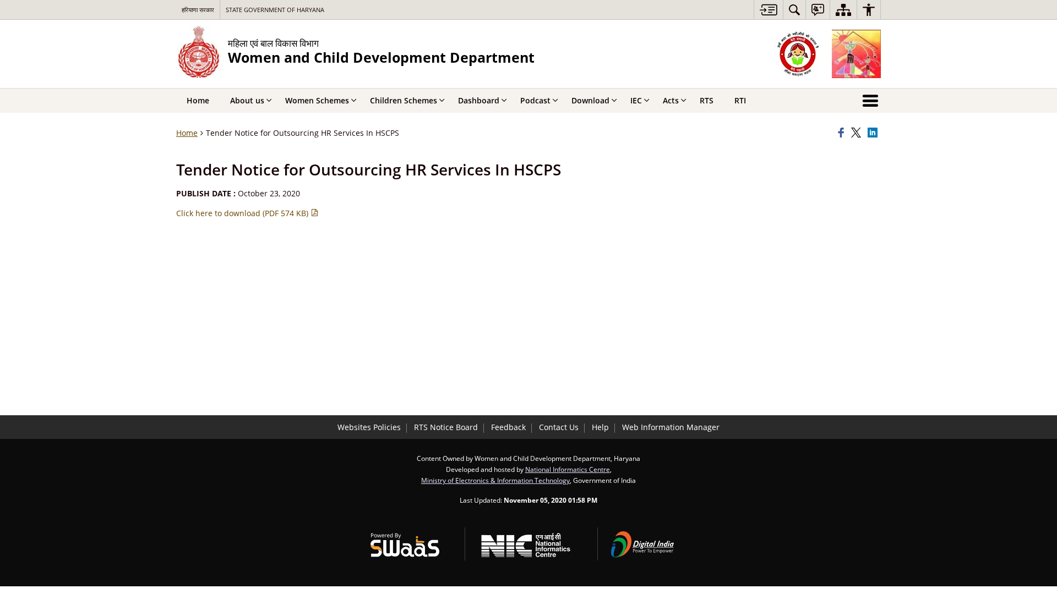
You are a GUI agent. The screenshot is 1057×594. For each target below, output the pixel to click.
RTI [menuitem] (740, 100)
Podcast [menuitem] (535, 100)
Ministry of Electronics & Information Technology (495, 480)
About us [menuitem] (247, 100)
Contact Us (559, 427)
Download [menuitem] (590, 100)
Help (600, 427)
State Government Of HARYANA (275, 10)
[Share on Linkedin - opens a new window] (874, 133)
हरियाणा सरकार (198, 10)
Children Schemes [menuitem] (403, 100)
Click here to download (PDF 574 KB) (243, 213)
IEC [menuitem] (636, 100)
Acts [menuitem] (671, 100)
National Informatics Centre (567, 469)
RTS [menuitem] (706, 100)
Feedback (508, 427)
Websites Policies (369, 427)
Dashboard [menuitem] (478, 100)
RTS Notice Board (446, 427)
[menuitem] (794, 9)
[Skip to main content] (768, 10)
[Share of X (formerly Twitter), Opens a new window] (857, 133)
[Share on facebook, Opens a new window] (842, 133)
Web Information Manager (671, 427)
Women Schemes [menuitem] (317, 100)
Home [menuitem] (198, 100)
